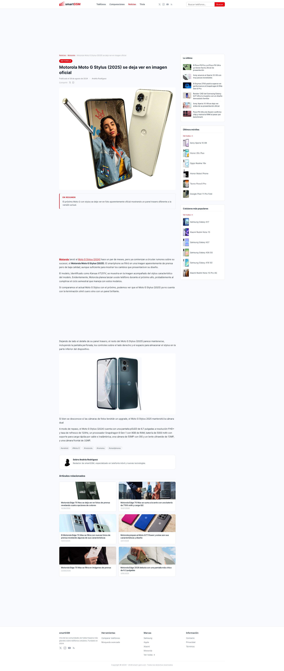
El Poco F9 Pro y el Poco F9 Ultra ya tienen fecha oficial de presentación (207, 67)
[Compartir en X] (70, 82)
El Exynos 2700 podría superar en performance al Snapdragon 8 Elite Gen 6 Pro (207, 86)
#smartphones (115, 448)
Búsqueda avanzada (110, 642)
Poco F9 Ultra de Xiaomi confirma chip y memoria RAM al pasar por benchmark (207, 114)
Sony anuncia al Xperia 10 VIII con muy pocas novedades (207, 76)
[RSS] (171, 4)
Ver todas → (149, 655)
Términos (190, 646)
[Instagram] (163, 4)
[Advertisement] (117, 233)
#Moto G (76, 448)
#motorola (88, 448)
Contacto (190, 638)
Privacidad (190, 642)
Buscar (219, 4)
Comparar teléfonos (110, 638)
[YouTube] (167, 4)
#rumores (101, 448)
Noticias (132, 4)
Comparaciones (117, 4)
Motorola (71, 55)
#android (64, 448)
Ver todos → (188, 136)
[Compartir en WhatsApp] (73, 82)
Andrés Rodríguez (99, 78)
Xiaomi (147, 646)
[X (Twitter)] (159, 4)
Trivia (142, 4)
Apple (146, 642)
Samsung (148, 638)
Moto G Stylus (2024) (89, 259)
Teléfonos (101, 4)
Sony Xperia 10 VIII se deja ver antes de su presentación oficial (206, 104)
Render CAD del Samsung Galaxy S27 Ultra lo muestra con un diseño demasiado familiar (207, 96)
